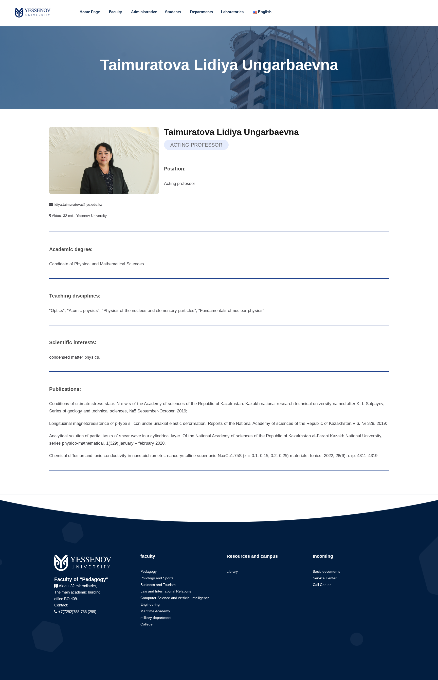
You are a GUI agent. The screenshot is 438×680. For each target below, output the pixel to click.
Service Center (325, 578)
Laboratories (232, 12)
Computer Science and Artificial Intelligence (175, 598)
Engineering (150, 604)
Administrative (144, 12)
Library (232, 571)
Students (173, 12)
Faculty (115, 12)
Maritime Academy (155, 611)
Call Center (322, 585)
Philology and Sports (156, 578)
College (146, 624)
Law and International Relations (165, 591)
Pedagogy (148, 571)
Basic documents (326, 571)
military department (155, 618)
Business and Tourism (158, 585)
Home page (90, 12)
